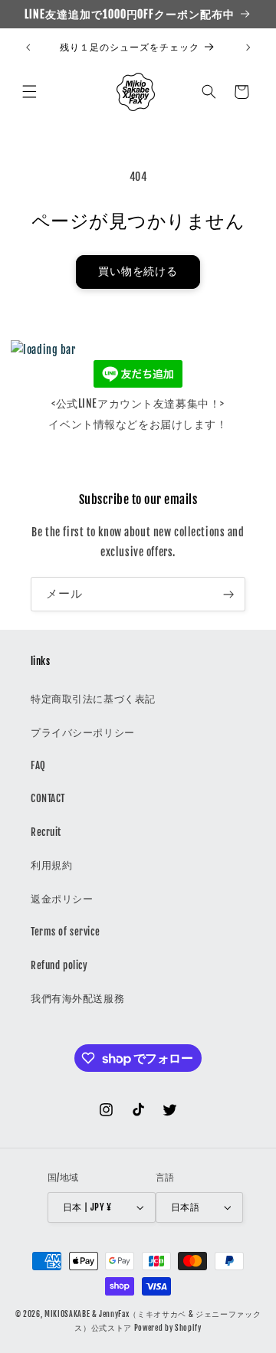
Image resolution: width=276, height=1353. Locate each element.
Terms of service (65, 931)
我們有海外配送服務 (77, 998)
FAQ (38, 765)
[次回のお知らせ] (248, 47)
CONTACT (48, 798)
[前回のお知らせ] (27, 47)
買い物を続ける (138, 271)
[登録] (228, 594)
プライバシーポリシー (83, 732)
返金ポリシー (62, 899)
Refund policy (59, 965)
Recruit (46, 832)
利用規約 (51, 865)
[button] (29, 92)
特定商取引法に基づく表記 (93, 699)
